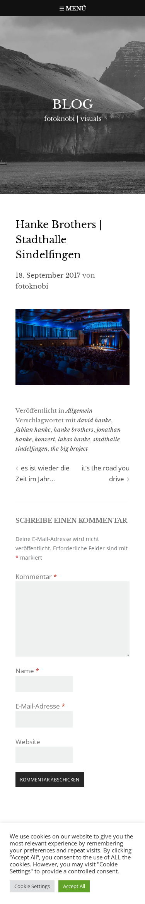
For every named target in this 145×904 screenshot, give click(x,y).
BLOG (72, 104)
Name (27, 670)
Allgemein (79, 410)
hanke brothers (74, 429)
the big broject (69, 448)
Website (27, 741)
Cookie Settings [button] (32, 886)
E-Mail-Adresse (40, 706)
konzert (45, 439)
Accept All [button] (74, 886)
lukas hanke (74, 439)
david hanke (94, 420)
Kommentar (36, 576)
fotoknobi (31, 286)
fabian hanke (33, 429)
